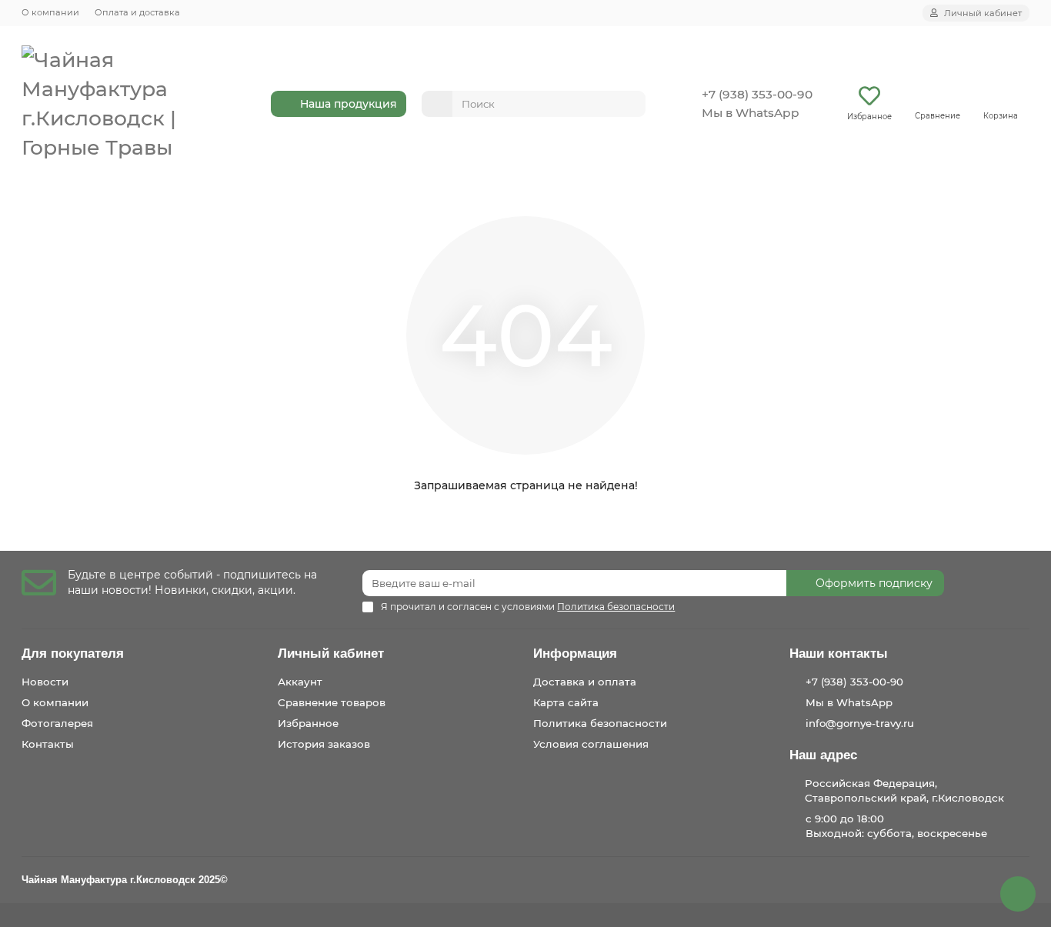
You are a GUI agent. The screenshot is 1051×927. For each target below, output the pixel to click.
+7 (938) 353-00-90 (757, 94)
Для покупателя (73, 653)
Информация (575, 653)
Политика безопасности (600, 723)
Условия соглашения (591, 744)
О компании (50, 12)
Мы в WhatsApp (750, 112)
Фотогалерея (57, 723)
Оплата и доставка (137, 12)
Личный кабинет (331, 653)
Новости (45, 681)
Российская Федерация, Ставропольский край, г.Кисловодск (904, 790)
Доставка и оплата (584, 681)
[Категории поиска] (437, 104)
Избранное (308, 723)
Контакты (48, 744)
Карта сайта (566, 702)
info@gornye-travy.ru (860, 723)
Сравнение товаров (331, 702)
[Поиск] (629, 104)
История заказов (324, 744)
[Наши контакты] (1018, 894)
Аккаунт (300, 681)
